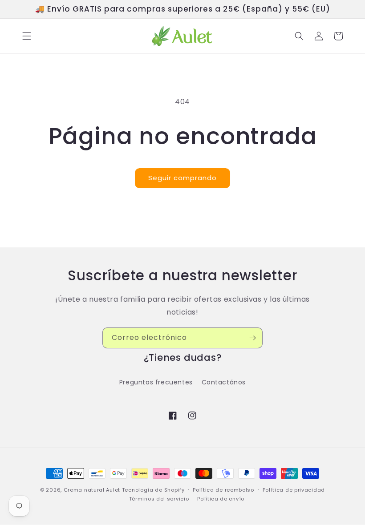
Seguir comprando (182, 177)
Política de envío (220, 498)
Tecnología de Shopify (153, 489)
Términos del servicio (159, 498)
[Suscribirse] (252, 337)
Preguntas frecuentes (156, 382)
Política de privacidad (294, 489)
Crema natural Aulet (92, 489)
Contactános (224, 382)
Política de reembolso (223, 489)
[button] (26, 36)
